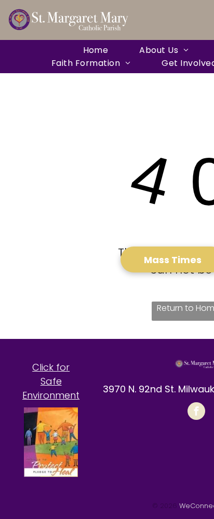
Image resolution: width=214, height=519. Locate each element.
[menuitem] (96, 50)
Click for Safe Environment (50, 381)
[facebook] (196, 412)
